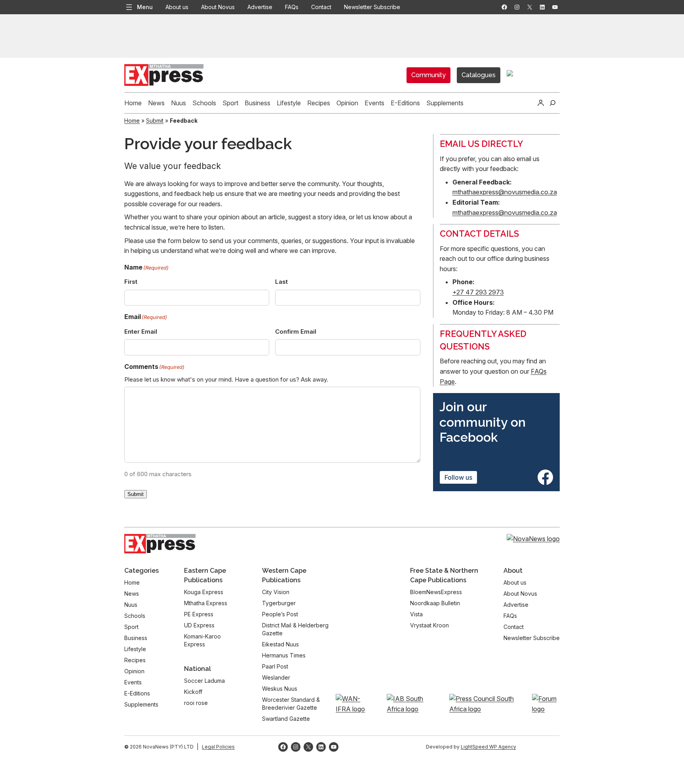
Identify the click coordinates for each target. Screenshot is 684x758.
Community (428, 75)
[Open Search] (552, 103)
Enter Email (140, 331)
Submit (154, 120)
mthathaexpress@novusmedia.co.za (504, 192)
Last (281, 281)
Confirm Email (295, 331)
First (130, 281)
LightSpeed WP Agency (488, 747)
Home (132, 120)
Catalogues (479, 75)
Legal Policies (218, 747)
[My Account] (540, 103)
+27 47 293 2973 (478, 292)
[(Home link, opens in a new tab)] (160, 544)
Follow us (458, 477)
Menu (145, 7)
